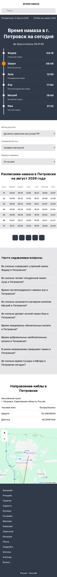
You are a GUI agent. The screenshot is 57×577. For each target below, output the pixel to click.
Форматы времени (9, 155)
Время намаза (31, 4)
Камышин (8, 526)
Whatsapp (42, 237)
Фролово (7, 521)
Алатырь (7, 557)
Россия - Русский (28, 573)
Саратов (7, 500)
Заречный (8, 531)
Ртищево (7, 495)
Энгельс (7, 552)
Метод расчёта (8, 127)
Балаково (8, 490)
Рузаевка (7, 516)
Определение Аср (9, 141)
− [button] (4, 438)
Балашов (7, 536)
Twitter (28, 237)
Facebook (22, 237)
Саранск (7, 505)
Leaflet (41, 482)
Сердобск (8, 547)
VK (15, 237)
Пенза (6, 541)
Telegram (35, 237)
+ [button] (4, 432)
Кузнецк (7, 511)
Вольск (6, 562)
